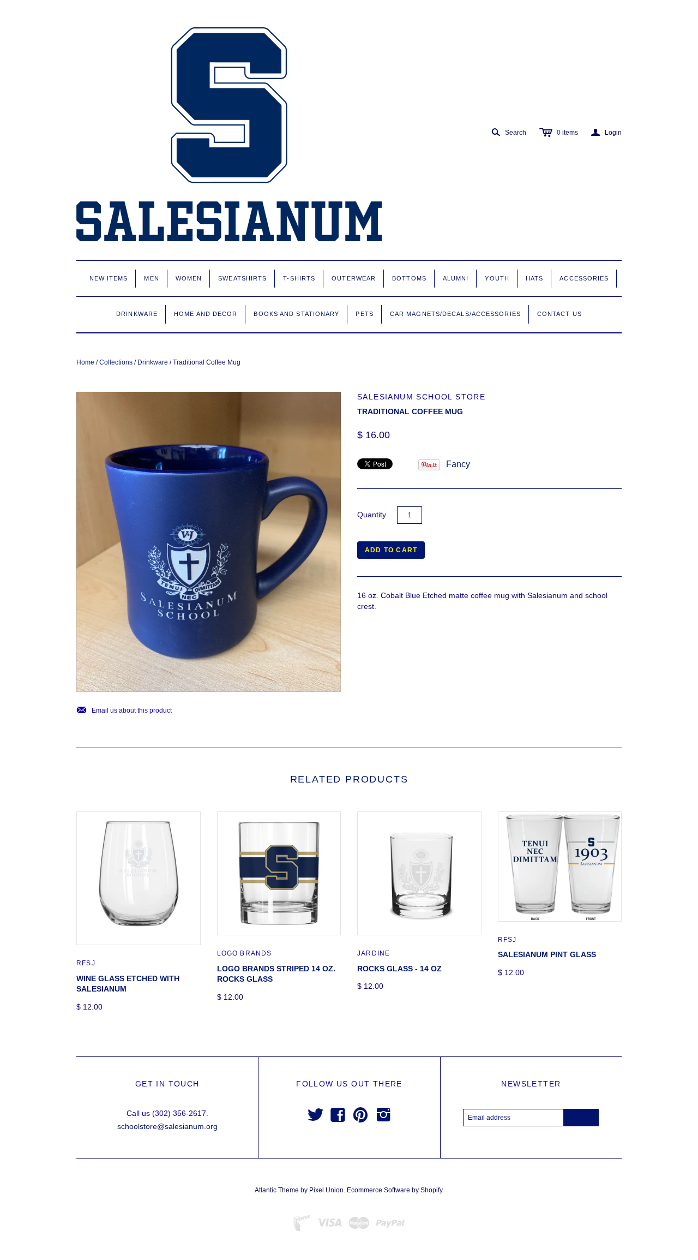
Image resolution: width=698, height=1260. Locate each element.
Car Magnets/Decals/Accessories (455, 313)
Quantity (371, 514)
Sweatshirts (242, 278)
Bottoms (409, 278)
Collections (116, 362)
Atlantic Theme (277, 1190)
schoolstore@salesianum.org (167, 1126)
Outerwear (354, 278)
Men (151, 278)
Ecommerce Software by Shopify (394, 1190)
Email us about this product (124, 710)
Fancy (458, 464)
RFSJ (85, 963)
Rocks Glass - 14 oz (399, 968)
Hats (534, 278)
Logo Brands (244, 953)
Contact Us (559, 313)
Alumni (456, 278)
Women (189, 278)
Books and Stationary (296, 313)
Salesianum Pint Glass (547, 954)
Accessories (584, 278)
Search (515, 132)
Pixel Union (326, 1190)
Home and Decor (205, 313)
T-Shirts (299, 278)
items (567, 132)
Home (85, 362)
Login (606, 132)
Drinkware (137, 313)
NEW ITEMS (108, 278)
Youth (497, 278)
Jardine (373, 953)
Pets (364, 313)
